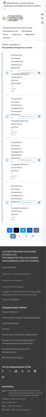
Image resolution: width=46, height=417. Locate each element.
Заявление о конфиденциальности (16, 274)
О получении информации (13, 287)
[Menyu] (42, 22)
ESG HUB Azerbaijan (12, 357)
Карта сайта (9, 267)
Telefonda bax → (27, 73)
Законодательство (10, 31)
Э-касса (6, 329)
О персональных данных (12, 280)
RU (42, 14)
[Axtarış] (42, 18)
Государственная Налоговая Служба (17, 28)
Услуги (5, 34)
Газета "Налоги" (10, 312)
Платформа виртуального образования (16, 350)
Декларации (27, 31)
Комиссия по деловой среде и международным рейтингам (18, 342)
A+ (33, 236)
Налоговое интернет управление (20, 334)
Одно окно (16, 34)
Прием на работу (10, 44)
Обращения (30, 34)
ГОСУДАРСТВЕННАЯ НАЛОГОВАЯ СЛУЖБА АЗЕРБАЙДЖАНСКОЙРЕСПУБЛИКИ (15, 18)
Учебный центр (10, 323)
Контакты (6, 38)
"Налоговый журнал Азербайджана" (21, 317)
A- (20, 236)
